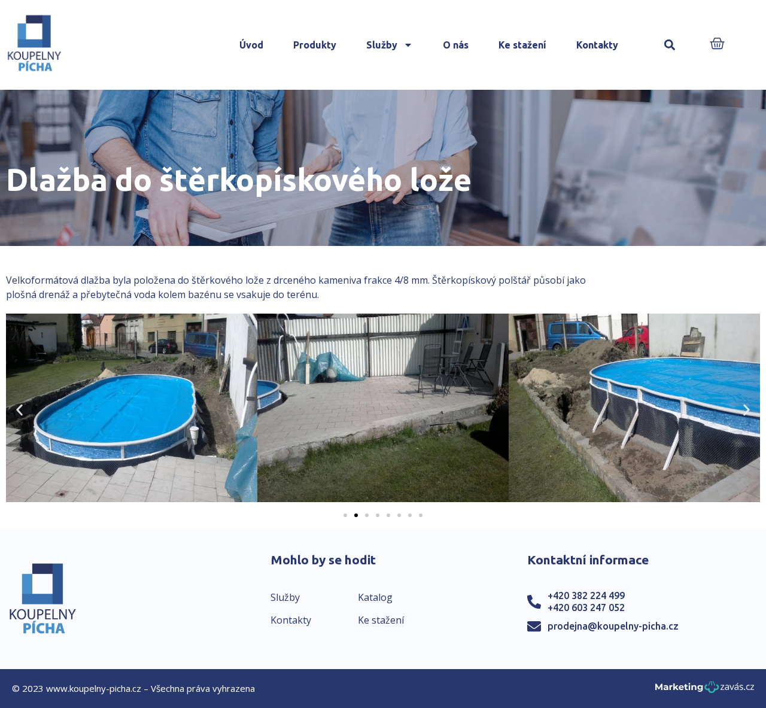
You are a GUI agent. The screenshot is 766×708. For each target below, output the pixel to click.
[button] (670, 45)
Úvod (251, 44)
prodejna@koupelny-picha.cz (613, 626)
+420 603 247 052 (586, 607)
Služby (381, 44)
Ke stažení (522, 44)
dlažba (95, 280)
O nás (456, 44)
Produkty (314, 44)
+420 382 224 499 (586, 595)
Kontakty (597, 44)
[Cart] (717, 44)
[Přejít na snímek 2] (356, 515)
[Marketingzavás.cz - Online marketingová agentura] (704, 690)
